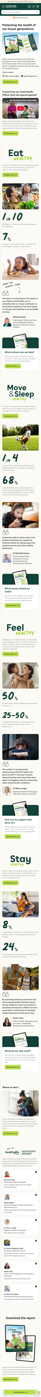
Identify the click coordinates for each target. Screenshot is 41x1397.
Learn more (29, 1)
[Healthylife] (11, 6)
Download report (19, 1392)
